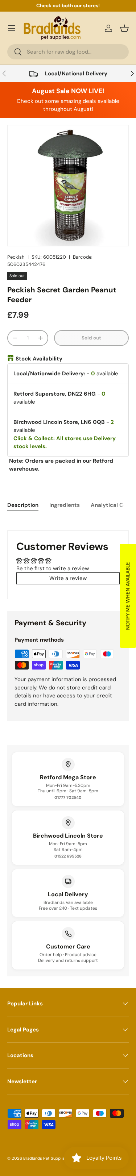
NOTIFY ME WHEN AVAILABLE (127, 596)
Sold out (91, 338)
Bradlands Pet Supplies (45, 1158)
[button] (124, 28)
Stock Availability (39, 358)
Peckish (16, 257)
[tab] (22, 505)
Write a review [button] (68, 578)
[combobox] (68, 51)
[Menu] (12, 28)
